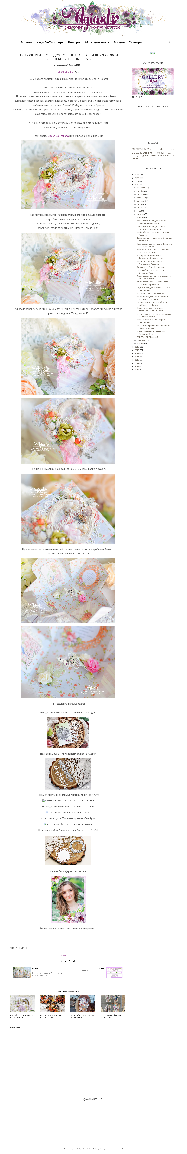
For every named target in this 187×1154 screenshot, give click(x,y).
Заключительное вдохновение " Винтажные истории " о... (152, 227)
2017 (137, 353)
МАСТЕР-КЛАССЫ (141, 149)
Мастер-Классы (97, 42)
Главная (26, 42)
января (140, 343)
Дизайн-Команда (50, 42)
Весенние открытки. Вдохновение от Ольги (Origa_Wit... (154, 326)
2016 (137, 356)
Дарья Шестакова (58, 135)
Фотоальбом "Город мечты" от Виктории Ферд (151, 271)
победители (167, 155)
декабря (141, 187)
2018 (137, 350)
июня (140, 207)
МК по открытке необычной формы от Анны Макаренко (154, 315)
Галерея (119, 42)
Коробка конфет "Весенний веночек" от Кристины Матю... (154, 303)
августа (141, 201)
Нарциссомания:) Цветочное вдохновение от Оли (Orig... (150, 309)
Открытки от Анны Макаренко (151, 267)
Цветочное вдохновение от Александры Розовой (150, 262)
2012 (137, 369)
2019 (137, 346)
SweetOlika (115, 1149)
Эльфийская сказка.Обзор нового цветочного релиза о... (152, 283)
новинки (155, 155)
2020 (137, 184)
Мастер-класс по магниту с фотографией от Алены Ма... (151, 256)
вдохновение (65, 72)
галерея (160, 152)
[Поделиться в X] (65, 961)
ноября (140, 191)
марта (140, 217)
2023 (137, 174)
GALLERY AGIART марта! (147, 337)
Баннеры (135, 42)
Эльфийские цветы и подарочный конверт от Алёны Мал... (152, 297)
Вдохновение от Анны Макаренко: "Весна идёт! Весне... (153, 251)
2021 (137, 181)
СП (172, 149)
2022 (137, 178)
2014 (137, 363)
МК (161, 149)
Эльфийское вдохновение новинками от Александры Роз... (154, 277)
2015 (137, 359)
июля (139, 204)
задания (144, 155)
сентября (141, 197)
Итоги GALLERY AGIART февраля (151, 293)
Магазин (73, 42)
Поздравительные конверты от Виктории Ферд (152, 332)
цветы (135, 158)
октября (141, 194)
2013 (137, 366)
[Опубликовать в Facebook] (61, 961)
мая (139, 211)
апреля (140, 214)
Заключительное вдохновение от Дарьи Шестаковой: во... (153, 222)
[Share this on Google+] (70, 961)
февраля (141, 340)
